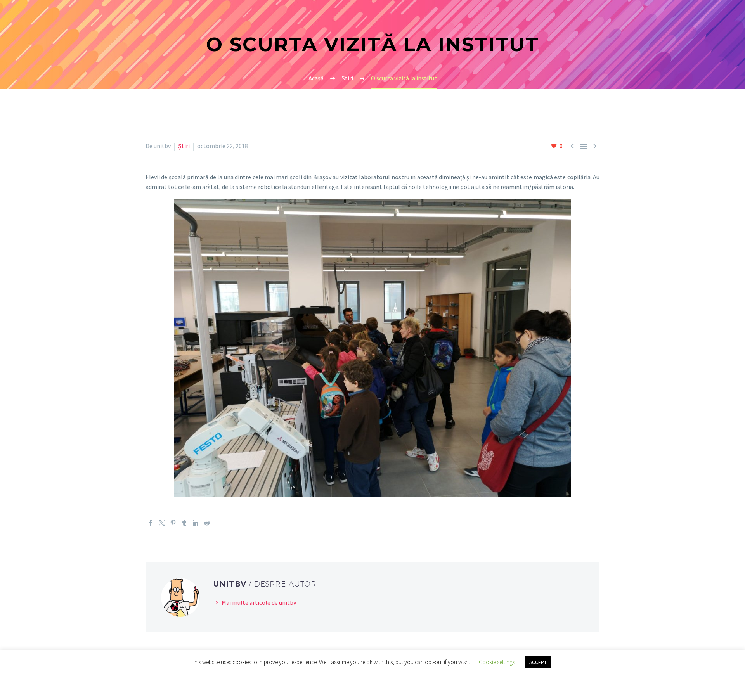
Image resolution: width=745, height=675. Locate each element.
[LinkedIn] (195, 523)
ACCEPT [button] (538, 662)
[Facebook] (150, 523)
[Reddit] (207, 523)
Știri (184, 146)
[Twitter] (162, 523)
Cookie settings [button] (497, 662)
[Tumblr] (184, 523)
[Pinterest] (173, 523)
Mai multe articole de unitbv (259, 602)
